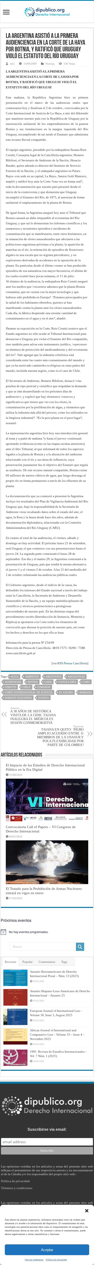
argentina (53, 676)
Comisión (43, 687)
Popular (27, 962)
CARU (86, 681)
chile (27, 687)
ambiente (32, 676)
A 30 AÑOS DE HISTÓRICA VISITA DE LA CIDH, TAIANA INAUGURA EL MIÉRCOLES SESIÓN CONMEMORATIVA (33, 716)
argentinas (76, 676)
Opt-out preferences (34, 1259)
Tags (64, 962)
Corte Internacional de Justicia (29, 692)
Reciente (10, 962)
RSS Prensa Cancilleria (72, 663)
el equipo (66, 692)
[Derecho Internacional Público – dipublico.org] (47, 11)
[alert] (47, 932)
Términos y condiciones (16, 1188)
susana (43, 697)
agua (15, 676)
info (12, 63)
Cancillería (67, 681)
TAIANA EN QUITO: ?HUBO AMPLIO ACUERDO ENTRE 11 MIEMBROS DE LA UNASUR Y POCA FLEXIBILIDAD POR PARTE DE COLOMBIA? (60, 736)
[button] (86, 1210)
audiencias (13, 681)
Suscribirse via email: (47, 1129)
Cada (48, 681)
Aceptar (47, 1250)
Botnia (33, 681)
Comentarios (47, 962)
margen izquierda (18, 697)
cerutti (10, 687)
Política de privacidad (56, 1259)
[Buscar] (80, 947)
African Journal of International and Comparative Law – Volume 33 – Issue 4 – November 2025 (57, 1034)
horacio (86, 692)
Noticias (50, 63)
